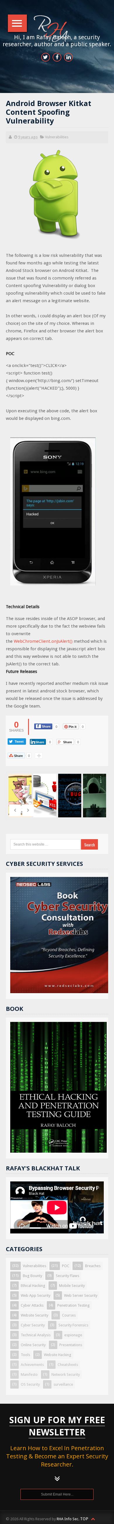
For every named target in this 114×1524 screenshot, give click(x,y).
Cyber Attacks (32, 1305)
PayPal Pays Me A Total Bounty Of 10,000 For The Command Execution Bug (70, 809)
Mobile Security (72, 1285)
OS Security (30, 1384)
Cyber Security (33, 1325)
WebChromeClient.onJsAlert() (43, 641)
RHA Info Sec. (68, 1519)
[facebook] (57, 57)
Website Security (34, 1315)
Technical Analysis (36, 1335)
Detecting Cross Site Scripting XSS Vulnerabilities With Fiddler (45, 802)
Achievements (32, 1364)
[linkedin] (68, 57)
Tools (25, 1355)
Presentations (70, 1345)
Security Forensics (73, 1325)
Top (84, 1518)
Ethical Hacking (33, 1285)
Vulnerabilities (56, 137)
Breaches (93, 1266)
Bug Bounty (32, 1276)
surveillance (63, 1384)
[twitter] (45, 57)
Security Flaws (67, 1276)
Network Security (65, 1374)
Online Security (33, 1345)
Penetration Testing (73, 1305)
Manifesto (29, 1374)
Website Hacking (57, 1355)
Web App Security (35, 1295)
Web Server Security (80, 1295)
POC (65, 1266)
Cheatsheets (68, 1364)
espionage (73, 1335)
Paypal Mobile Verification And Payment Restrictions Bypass (95, 802)
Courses (69, 1315)
